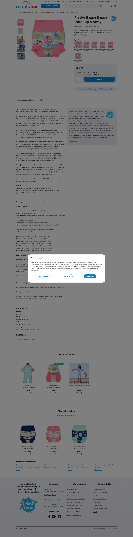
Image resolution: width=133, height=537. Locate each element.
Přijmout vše (90, 276)
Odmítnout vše (43, 276)
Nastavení (67, 276)
